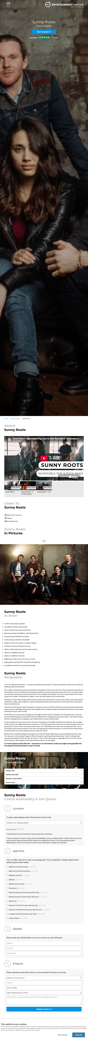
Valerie (9, 518)
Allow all (79, 1035)
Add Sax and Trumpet (20, 884)
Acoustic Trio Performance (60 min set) (27, 905)
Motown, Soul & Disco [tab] (14, 778)
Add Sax (15, 880)
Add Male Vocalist (19, 875)
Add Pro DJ (17, 901)
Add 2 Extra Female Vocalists (23, 871)
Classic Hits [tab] (10, 770)
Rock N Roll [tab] (10, 782)
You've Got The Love (14, 515)
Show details (62, 1035)
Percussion (17, 888)
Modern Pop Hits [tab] (12, 774)
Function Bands (15, 419)
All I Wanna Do (12, 521)
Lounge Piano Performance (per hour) (27, 914)
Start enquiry (43, 32)
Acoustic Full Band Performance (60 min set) (29, 910)
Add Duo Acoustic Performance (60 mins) (28, 897)
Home (6, 419)
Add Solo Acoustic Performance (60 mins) (28, 892)
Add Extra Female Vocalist (22, 867)
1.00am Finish (18, 918)
